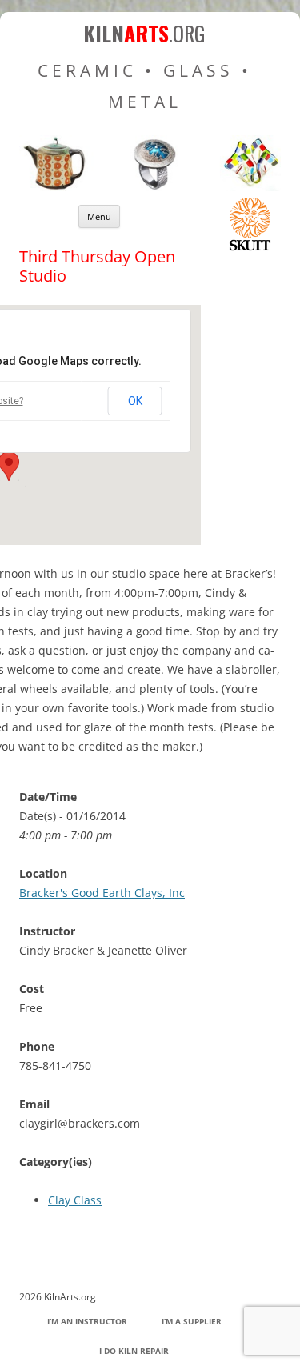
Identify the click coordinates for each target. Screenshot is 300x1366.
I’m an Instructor (87, 1321)
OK (135, 401)
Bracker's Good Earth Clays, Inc (102, 892)
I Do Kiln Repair (134, 1350)
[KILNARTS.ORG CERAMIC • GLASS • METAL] (150, 186)
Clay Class (75, 1200)
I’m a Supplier (192, 1321)
